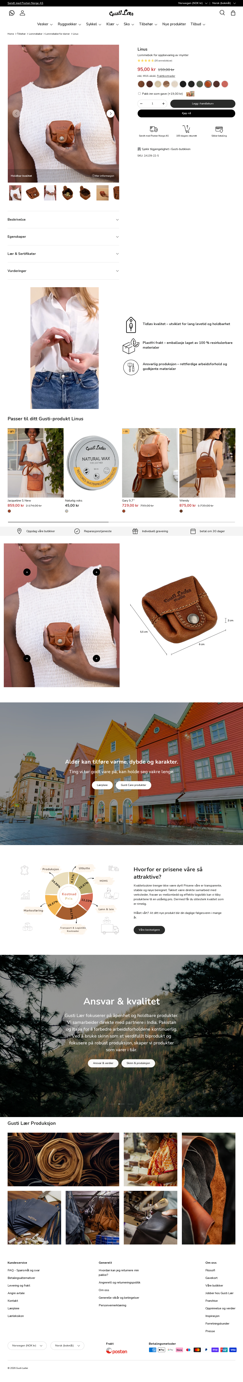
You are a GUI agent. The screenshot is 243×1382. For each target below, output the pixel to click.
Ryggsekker (67, 24)
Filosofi (210, 1270)
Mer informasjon (104, 176)
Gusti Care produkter (133, 785)
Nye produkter (174, 24)
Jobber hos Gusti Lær (219, 1293)
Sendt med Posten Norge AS (25, 3)
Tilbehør (146, 24)
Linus (75, 33)
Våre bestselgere (149, 930)
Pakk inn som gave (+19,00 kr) (162, 94)
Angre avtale (16, 1293)
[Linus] (141, 84)
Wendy (184, 501)
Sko (127, 24)
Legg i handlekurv (203, 103)
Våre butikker (214, 1285)
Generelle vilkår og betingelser (119, 1298)
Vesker (42, 24)
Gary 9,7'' (128, 501)
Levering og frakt (19, 1285)
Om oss (104, 1290)
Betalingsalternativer (21, 1278)
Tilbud (196, 24)
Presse (210, 1331)
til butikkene (98, 1065)
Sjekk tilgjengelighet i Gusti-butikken (166, 149)
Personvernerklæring (112, 1305)
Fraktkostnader (166, 76)
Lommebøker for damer (57, 33)
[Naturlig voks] (93, 463)
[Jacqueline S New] (36, 463)
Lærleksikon (16, 1316)
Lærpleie (102, 785)
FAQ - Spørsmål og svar (24, 1270)
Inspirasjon (212, 1316)
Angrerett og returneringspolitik (119, 1282)
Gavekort (211, 1278)
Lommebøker (35, 33)
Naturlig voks (73, 501)
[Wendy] (207, 463)
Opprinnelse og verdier (220, 1308)
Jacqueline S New (19, 501)
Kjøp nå (186, 113)
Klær (110, 24)
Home (11, 33)
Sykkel (91, 24)
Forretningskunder (217, 1324)
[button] (12, 13)
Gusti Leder (22, 1368)
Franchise (211, 1301)
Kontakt (13, 1301)
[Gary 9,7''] (150, 463)
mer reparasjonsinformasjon (135, 1065)
